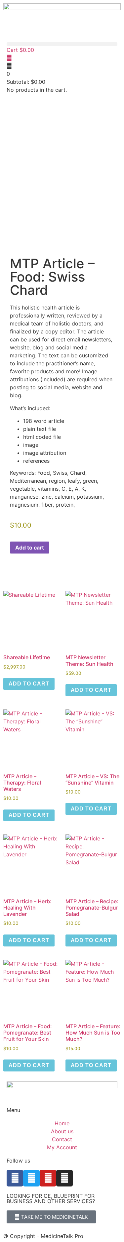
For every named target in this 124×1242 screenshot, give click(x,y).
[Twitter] (31, 1178)
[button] (62, 44)
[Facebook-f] (15, 1178)
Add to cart (29, 547)
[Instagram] (64, 1178)
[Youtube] (48, 1178)
